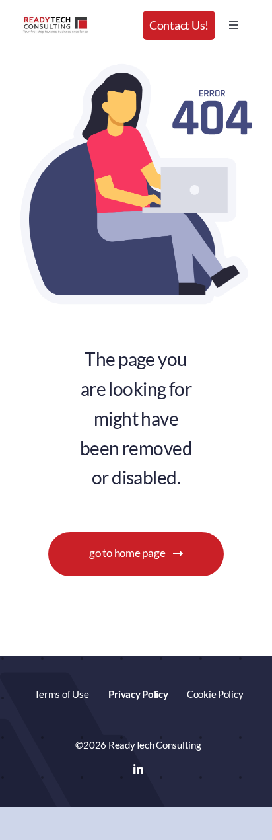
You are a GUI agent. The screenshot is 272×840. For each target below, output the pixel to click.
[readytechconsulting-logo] (55, 21)
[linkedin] (138, 769)
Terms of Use (61, 694)
